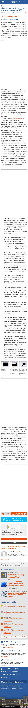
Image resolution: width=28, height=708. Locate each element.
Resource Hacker (17, 118)
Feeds (4, 669)
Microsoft (22, 546)
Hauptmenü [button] (3, 2)
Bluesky (19, 669)
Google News (14, 671)
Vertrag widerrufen (22, 686)
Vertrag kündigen (5, 688)
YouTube (5, 677)
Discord (11, 669)
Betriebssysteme (18, 6)
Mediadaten (14, 686)
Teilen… (14, 542)
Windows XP (12, 548)
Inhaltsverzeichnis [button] (10, 16)
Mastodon (14, 674)
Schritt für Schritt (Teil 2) (17, 514)
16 (9, 579)
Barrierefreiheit (13, 688)
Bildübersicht (5, 559)
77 (9, 598)
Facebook (5, 671)
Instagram (5, 674)
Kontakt (8, 686)
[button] (26, 1)
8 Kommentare (14, 539)
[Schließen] (25, 697)
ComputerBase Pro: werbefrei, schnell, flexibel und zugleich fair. (13, 564)
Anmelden (21, 2)
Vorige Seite (2, 514)
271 (10, 588)
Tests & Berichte (8, 6)
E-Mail (19, 551)
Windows (4, 548)
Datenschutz (20, 688)
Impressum (3, 686)
